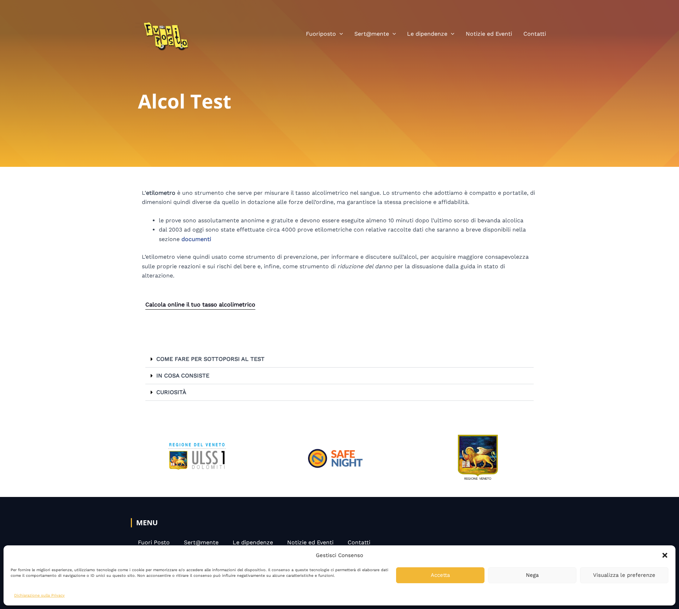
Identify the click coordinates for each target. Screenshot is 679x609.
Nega (532, 575)
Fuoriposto (321, 33)
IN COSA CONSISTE (182, 375)
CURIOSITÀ (171, 392)
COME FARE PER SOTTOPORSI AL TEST (210, 359)
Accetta (440, 575)
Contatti (534, 33)
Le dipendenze (427, 33)
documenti (196, 239)
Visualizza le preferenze (624, 575)
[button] (664, 555)
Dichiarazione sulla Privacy (39, 595)
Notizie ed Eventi (489, 33)
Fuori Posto (154, 542)
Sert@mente (371, 33)
